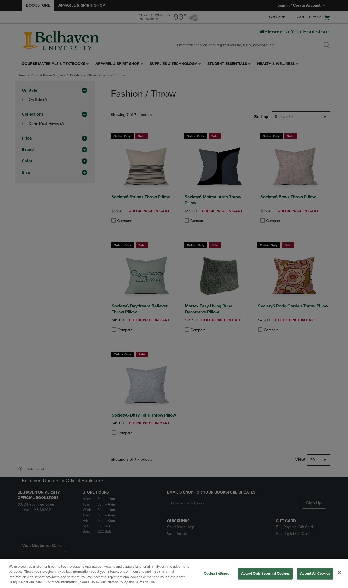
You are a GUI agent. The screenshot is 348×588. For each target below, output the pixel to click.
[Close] (339, 572)
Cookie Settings (216, 573)
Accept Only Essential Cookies (265, 573)
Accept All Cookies (315, 573)
